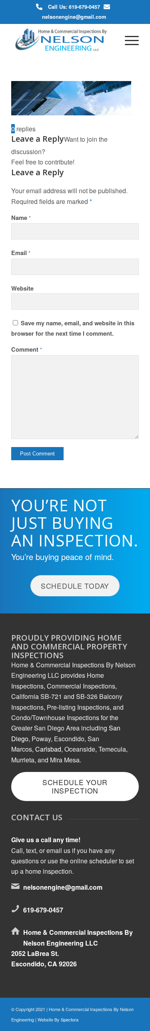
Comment (26, 349)
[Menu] (128, 39)
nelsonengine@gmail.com (74, 16)
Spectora (69, 1019)
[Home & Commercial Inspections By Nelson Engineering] (62, 39)
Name (21, 217)
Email (20, 252)
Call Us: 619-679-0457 (74, 6)
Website (22, 288)
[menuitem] (128, 39)
